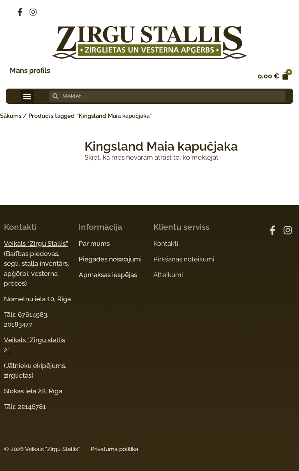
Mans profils (30, 70)
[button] (27, 96)
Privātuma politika (114, 449)
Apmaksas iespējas (108, 275)
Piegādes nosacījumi (110, 259)
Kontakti (165, 243)
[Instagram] (33, 12)
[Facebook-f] (20, 12)
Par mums (94, 243)
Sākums (10, 115)
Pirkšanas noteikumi (184, 259)
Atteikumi (168, 275)
